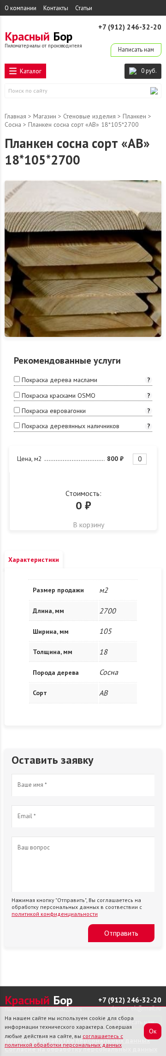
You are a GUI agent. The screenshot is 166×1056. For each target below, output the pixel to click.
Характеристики (33, 559)
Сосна (13, 124)
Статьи (83, 8)
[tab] (34, 559)
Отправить (121, 933)
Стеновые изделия (89, 116)
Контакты (55, 8)
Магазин (44, 116)
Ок (152, 1031)
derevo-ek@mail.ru (136, 36)
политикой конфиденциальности (55, 913)
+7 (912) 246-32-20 (129, 27)
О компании (20, 8)
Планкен (134, 116)
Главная (15, 116)
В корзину (88, 524)
